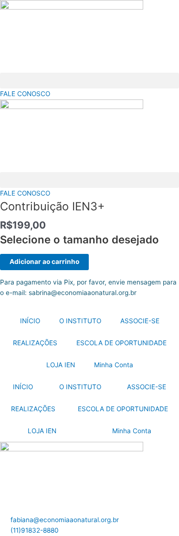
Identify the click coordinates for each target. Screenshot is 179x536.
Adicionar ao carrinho (44, 261)
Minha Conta (113, 365)
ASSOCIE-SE (139, 321)
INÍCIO (30, 321)
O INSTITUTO (80, 321)
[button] (89, 80)
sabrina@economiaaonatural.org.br (83, 292)
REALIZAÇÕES (35, 343)
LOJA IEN (60, 365)
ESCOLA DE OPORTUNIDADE (121, 343)
